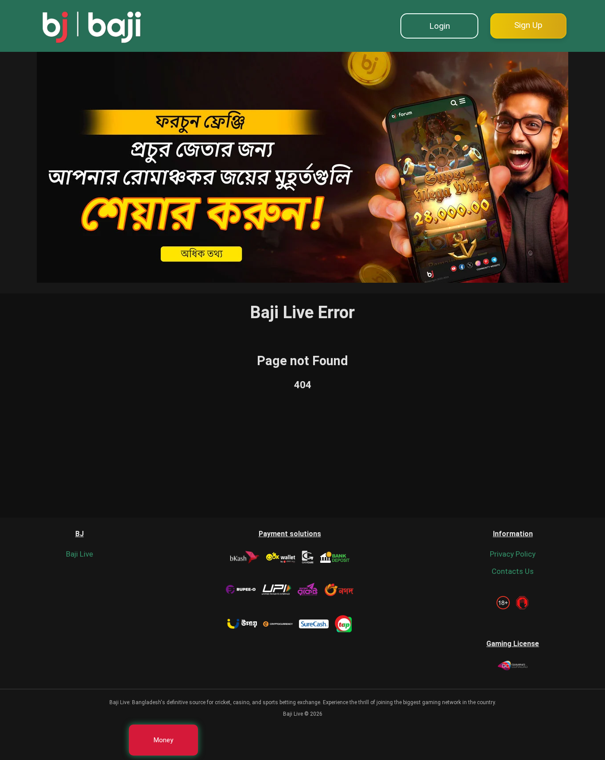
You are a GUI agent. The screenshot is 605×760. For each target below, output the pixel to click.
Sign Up (528, 25)
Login (439, 26)
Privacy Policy (512, 554)
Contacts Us (513, 571)
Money (163, 740)
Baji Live (79, 554)
